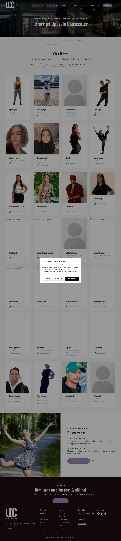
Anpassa (47, 278)
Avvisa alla (58, 278)
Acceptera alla (72, 278)
